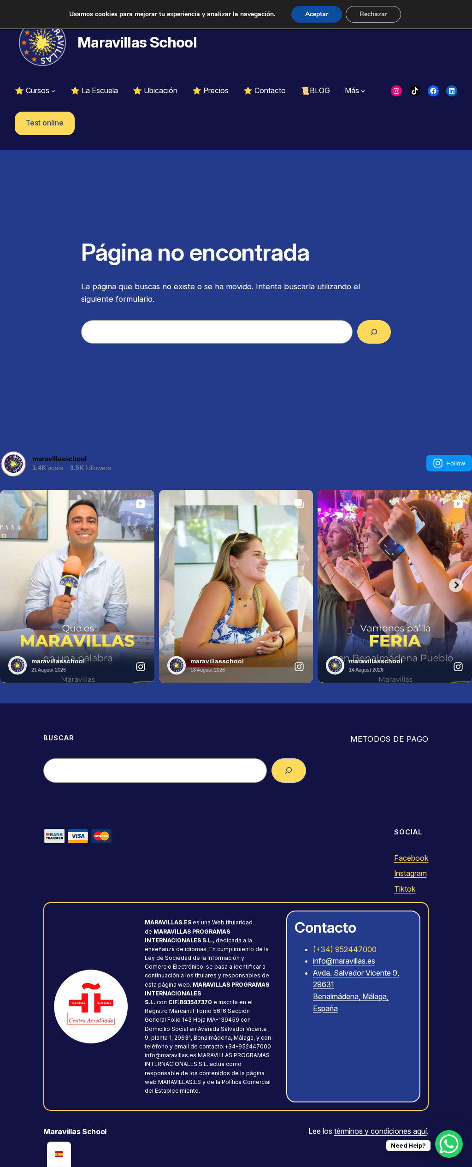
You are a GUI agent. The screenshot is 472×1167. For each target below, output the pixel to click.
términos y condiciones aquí (380, 1131)
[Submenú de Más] (363, 91)
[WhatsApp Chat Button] (449, 1144)
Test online (44, 122)
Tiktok (405, 888)
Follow (455, 463)
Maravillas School (137, 42)
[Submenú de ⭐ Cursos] (53, 91)
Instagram (410, 873)
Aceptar (316, 14)
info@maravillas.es (344, 960)
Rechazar (373, 14)
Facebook (411, 858)
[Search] (288, 770)
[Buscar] (374, 332)
